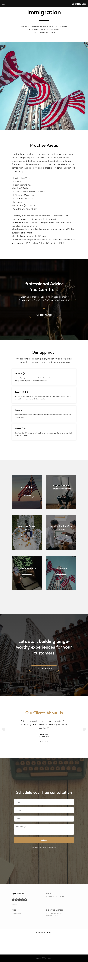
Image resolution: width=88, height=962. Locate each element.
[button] (44, 900)
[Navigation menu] (3, 4)
